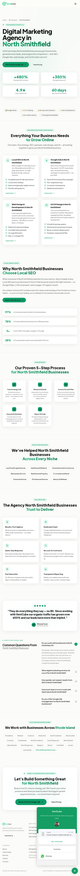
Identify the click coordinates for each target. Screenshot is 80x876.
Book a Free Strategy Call (29, 802)
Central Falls (27, 750)
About (4, 849)
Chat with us (9, 836)
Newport (40, 745)
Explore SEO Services (13, 300)
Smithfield (60, 745)
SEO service (33, 830)
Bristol (50, 745)
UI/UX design (33, 833)
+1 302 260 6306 (35, 852)
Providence (9, 736)
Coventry (10, 740)
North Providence (37, 740)
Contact (5, 861)
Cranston (31, 736)
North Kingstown (27, 745)
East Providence (55, 736)
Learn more (10, 193)
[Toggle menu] (75, 4)
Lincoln (70, 745)
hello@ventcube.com (36, 849)
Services (5, 855)
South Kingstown (53, 740)
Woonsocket (70, 736)
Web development (35, 836)
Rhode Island (13, 20)
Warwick (20, 736)
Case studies (6, 852)
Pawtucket (42, 736)
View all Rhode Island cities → (46, 750)
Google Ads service (35, 827)
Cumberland (22, 740)
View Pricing (37, 65)
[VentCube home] (9, 4)
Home (4, 20)
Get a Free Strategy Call (14, 65)
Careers (5, 858)
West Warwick (68, 740)
